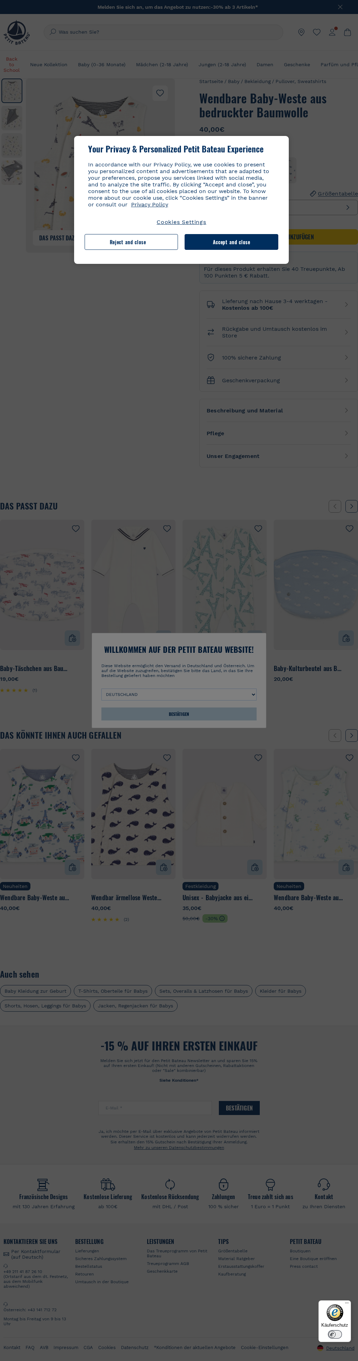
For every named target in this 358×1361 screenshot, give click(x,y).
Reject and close (128, 242)
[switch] (335, 1334)
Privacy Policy (149, 204)
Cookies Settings (181, 222)
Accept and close (231, 242)
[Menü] (347, 1304)
